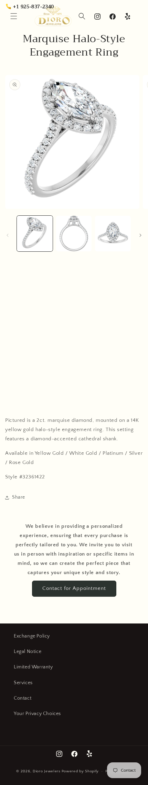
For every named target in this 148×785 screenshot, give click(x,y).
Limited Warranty (33, 667)
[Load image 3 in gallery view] (113, 233)
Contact (22, 698)
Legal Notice (27, 651)
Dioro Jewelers (47, 771)
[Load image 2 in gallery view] (74, 233)
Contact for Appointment (74, 588)
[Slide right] (140, 235)
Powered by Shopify (80, 771)
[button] (13, 16)
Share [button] (18, 497)
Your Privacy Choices (37, 713)
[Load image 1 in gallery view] (35, 233)
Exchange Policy (32, 636)
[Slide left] (7, 235)
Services (23, 683)
